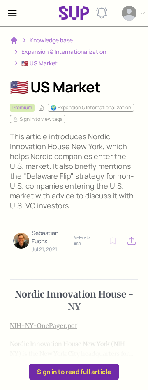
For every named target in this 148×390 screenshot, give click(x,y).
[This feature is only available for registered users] (113, 241)
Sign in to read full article (74, 371)
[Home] (14, 40)
